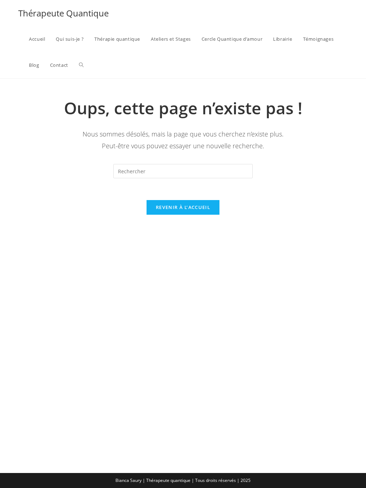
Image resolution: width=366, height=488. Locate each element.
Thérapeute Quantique (63, 13)
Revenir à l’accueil (183, 207)
